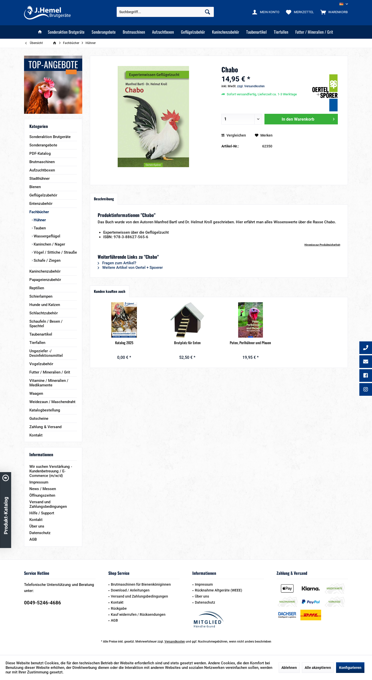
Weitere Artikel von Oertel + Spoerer (132, 267)
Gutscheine (38, 418)
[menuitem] (333, 12)
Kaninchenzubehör (44, 271)
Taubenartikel (40, 334)
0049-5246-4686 (42, 603)
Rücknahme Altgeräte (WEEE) (218, 590)
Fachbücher (39, 212)
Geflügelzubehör (43, 195)
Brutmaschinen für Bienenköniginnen (141, 584)
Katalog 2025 (124, 342)
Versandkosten (174, 641)
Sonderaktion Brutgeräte (50, 137)
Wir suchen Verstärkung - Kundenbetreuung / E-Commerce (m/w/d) (50, 471)
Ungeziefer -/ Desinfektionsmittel (46, 353)
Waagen (36, 393)
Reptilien (36, 288)
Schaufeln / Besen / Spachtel (46, 323)
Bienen (35, 187)
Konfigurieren (350, 668)
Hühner (39, 220)
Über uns (36, 526)
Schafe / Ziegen (46, 260)
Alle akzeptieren (318, 668)
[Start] (40, 32)
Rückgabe (119, 608)
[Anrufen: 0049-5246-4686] (365, 348)
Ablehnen (289, 668)
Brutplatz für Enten (187, 342)
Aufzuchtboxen (42, 170)
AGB (33, 539)
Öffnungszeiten (42, 495)
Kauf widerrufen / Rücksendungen (138, 614)
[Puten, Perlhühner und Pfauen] (250, 320)
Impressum (38, 482)
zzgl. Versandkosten (251, 86)
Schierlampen (40, 296)
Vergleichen (236, 135)
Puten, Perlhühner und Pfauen (250, 342)
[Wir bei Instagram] (366, 390)
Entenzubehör (40, 203)
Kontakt (36, 435)
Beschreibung (104, 198)
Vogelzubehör (41, 364)
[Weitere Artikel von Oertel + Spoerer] (325, 93)
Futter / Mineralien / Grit (49, 372)
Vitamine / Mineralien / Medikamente (48, 382)
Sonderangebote (43, 145)
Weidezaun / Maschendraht (52, 402)
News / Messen (42, 489)
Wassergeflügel (46, 236)
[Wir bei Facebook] (366, 376)
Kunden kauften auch (109, 291)
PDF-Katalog (40, 153)
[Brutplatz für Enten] (187, 320)
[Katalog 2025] (124, 320)
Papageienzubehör (45, 279)
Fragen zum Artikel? (118, 263)
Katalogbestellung (44, 410)
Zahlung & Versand (45, 427)
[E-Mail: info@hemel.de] (365, 362)
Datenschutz (40, 533)
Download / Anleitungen (130, 590)
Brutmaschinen (42, 162)
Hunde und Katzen (44, 304)
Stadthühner (39, 178)
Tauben (39, 228)
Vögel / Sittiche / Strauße (55, 252)
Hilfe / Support (41, 513)
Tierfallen (37, 342)
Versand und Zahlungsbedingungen (48, 504)
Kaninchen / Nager (49, 244)
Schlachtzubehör (43, 313)
